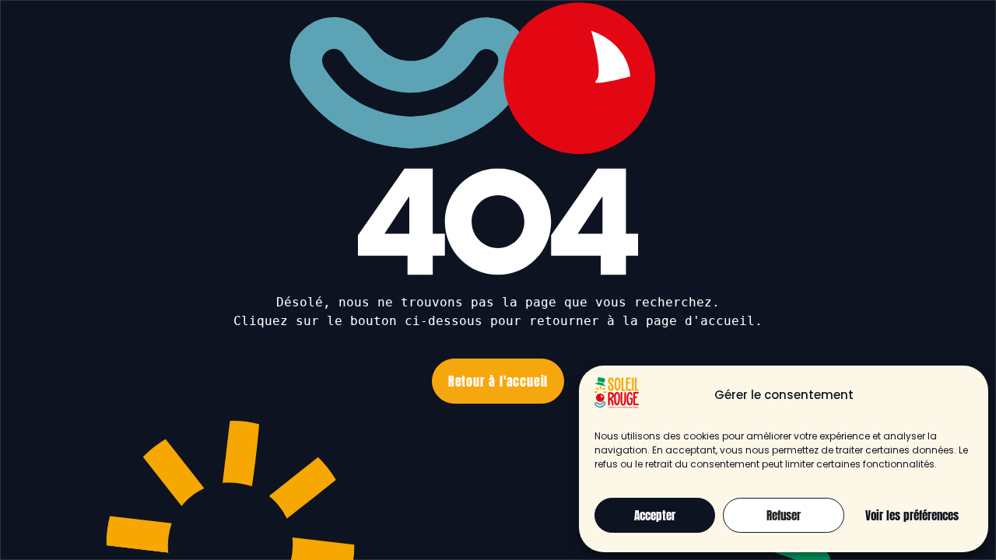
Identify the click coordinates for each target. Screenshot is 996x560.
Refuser (783, 515)
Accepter (654, 515)
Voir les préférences (912, 515)
